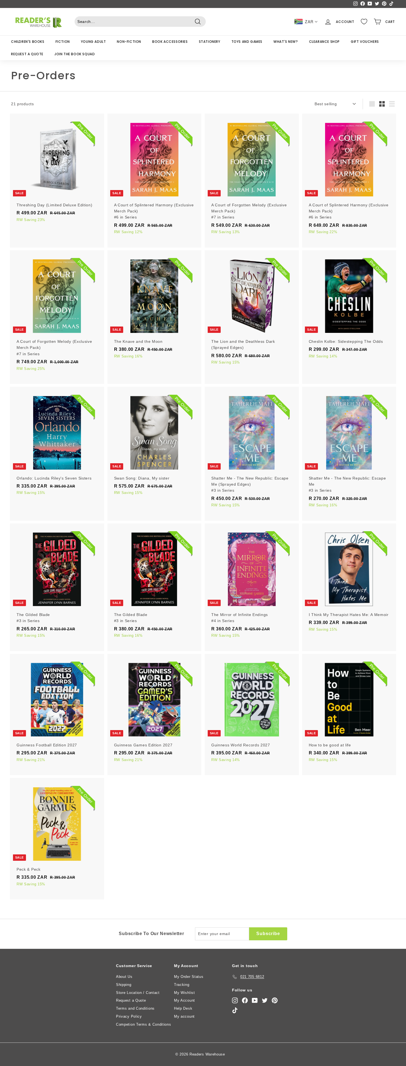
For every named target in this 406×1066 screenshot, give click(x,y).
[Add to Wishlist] (101, 140)
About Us (124, 977)
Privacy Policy (129, 1016)
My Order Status (189, 977)
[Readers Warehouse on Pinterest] (275, 1000)
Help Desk (183, 1008)
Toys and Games (246, 41)
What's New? (285, 41)
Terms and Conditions (135, 1008)
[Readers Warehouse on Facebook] (245, 1000)
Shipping (123, 985)
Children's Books (27, 41)
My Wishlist (184, 993)
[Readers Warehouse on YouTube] (255, 1000)
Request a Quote (27, 54)
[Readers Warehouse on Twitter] (265, 1000)
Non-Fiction (129, 41)
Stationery (209, 41)
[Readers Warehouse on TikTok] (235, 1010)
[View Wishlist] (364, 21)
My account (184, 1016)
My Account (184, 1000)
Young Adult (93, 41)
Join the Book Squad (74, 54)
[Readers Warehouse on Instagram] (235, 1000)
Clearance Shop (324, 41)
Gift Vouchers (365, 41)
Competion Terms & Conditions (143, 1024)
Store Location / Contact (138, 993)
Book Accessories (170, 41)
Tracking (181, 985)
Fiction (63, 41)
